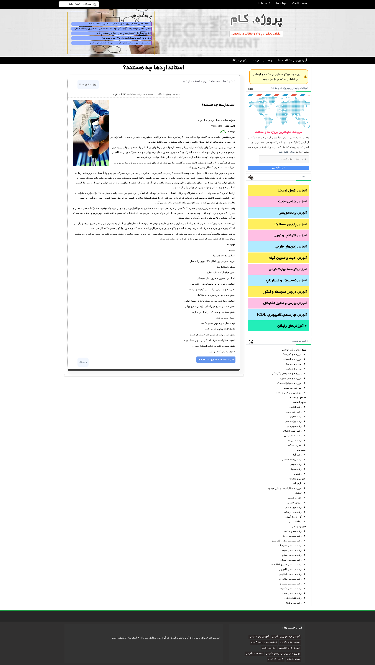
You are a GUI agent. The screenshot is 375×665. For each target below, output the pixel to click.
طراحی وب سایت (292, 387)
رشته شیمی (295, 464)
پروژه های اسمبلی (292, 359)
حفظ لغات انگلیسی (254, 654)
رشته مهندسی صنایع (291, 555)
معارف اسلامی (294, 445)
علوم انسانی (299, 402)
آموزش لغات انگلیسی (290, 642)
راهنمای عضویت (262, 60)
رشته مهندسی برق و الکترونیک (286, 540)
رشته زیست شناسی (291, 459)
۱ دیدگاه (83, 362)
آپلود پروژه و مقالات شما (292, 60)
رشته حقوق (295, 416)
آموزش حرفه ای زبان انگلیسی (286, 637)
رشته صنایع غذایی (292, 531)
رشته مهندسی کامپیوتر (290, 569)
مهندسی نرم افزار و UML (288, 392)
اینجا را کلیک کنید (287, 151)
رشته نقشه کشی (293, 598)
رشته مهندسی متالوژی (290, 579)
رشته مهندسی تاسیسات (289, 545)
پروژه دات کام (293, 659)
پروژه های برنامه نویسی (294, 349)
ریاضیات (297, 473)
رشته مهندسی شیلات (291, 550)
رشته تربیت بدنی (293, 507)
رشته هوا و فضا (293, 602)
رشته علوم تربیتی (292, 435)
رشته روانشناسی (293, 421)
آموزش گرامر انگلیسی (289, 648)
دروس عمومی (294, 502)
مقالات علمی (294, 521)
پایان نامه (297, 483)
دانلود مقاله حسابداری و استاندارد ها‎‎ (208, 82)
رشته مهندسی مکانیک (290, 588)
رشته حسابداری (293, 411)
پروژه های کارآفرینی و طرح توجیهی (284, 488)
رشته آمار (296, 454)
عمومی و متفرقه (297, 478)
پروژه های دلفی (293, 368)
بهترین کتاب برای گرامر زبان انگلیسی (283, 654)
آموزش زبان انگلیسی (259, 637)
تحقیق (298, 493)
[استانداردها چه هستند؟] (91, 165)
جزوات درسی (294, 497)
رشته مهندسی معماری (290, 583)
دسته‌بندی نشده (298, 397)
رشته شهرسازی (293, 426)
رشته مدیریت (294, 440)
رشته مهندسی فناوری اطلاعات (286, 564)
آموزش (292, 191)
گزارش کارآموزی (293, 516)
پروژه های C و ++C (292, 354)
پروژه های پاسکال (292, 364)
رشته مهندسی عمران (290, 559)
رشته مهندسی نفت (292, 593)
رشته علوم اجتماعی (291, 430)
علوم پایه (301, 450)
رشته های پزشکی (292, 512)
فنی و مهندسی (298, 526)
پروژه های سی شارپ (290, 378)
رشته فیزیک (295, 469)
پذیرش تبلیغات (239, 60)
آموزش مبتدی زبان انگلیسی (264, 642)
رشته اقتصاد (295, 407)
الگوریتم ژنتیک (269, 648)
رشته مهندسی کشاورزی (289, 574)
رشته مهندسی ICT (292, 536)
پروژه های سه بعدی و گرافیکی (286, 373)
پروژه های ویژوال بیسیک (289, 383)
